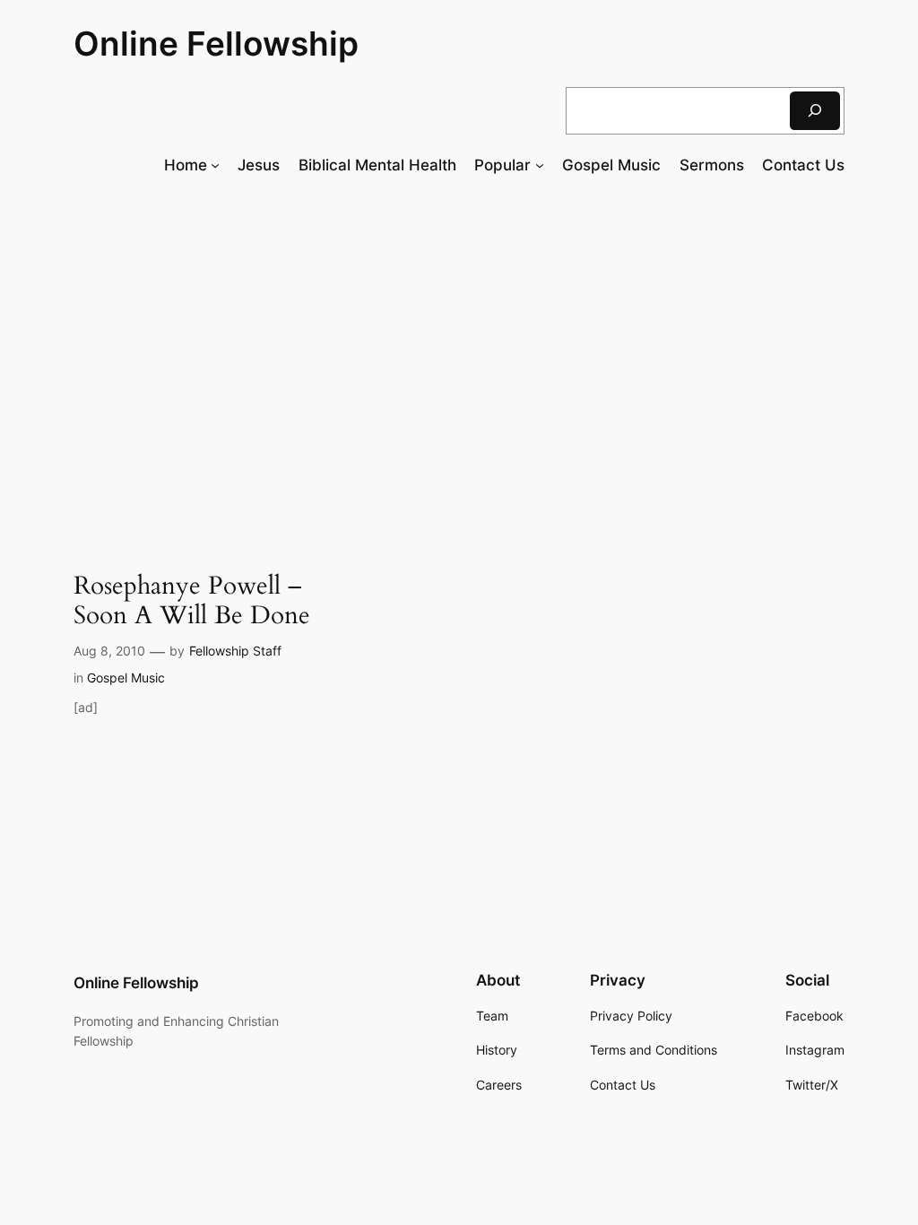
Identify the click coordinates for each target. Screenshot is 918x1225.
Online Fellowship (216, 43)
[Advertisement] (459, 337)
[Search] (815, 110)
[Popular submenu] (539, 165)
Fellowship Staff (235, 650)
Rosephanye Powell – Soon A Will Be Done (192, 600)
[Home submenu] (215, 165)
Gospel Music (126, 677)
